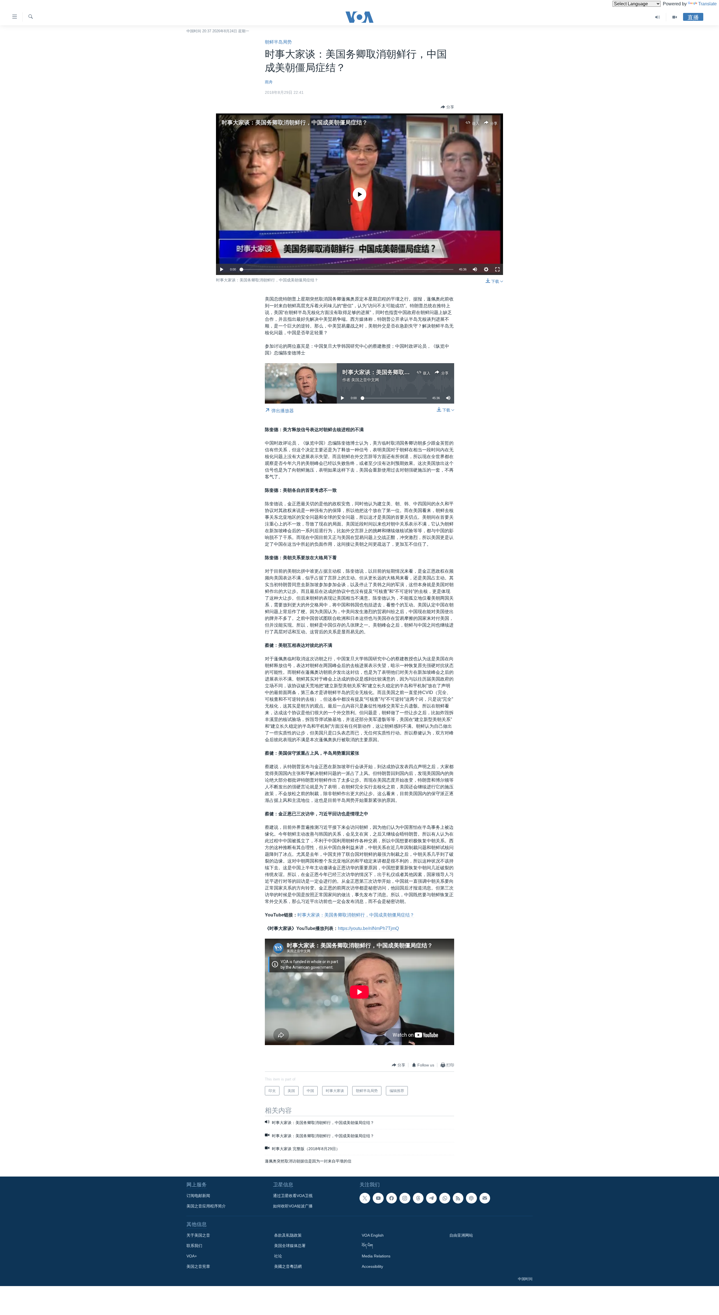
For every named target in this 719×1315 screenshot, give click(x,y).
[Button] (447, 107)
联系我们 (194, 1245)
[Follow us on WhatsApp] (444, 1198)
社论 (278, 1256)
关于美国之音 (198, 1235)
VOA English (373, 1235)
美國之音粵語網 (288, 1266)
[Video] (674, 17)
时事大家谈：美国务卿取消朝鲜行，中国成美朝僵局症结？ (295, 122)
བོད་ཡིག (367, 1245)
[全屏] (497, 269)
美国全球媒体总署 (290, 1245)
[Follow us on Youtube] (378, 1198)
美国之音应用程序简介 (206, 1206)
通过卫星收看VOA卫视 (293, 1195)
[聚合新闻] (458, 1198)
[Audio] (657, 17)
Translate (707, 3)
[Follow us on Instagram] (404, 1198)
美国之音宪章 (198, 1266)
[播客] (471, 1198)
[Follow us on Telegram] (431, 1198)
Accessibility (372, 1266)
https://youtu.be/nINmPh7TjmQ (368, 928)
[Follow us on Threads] (418, 1198)
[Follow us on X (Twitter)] (365, 1198)
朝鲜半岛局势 (278, 42)
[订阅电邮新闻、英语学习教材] (484, 1198)
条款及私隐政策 (288, 1235)
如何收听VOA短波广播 (293, 1206)
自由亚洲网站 (461, 1235)
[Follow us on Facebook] (391, 1198)
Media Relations (376, 1256)
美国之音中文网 (365, 379)
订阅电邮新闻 (198, 1195)
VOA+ (191, 1256)
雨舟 (269, 82)
